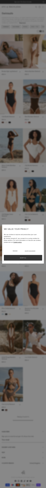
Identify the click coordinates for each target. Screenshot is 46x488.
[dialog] (23, 244)
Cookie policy (17, 242)
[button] (15, 250)
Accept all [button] (23, 257)
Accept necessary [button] (30, 250)
